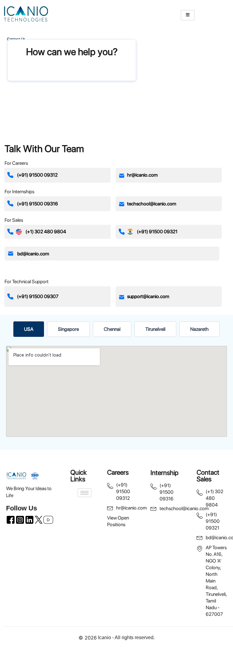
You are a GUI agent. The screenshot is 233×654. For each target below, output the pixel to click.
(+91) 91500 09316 (37, 204)
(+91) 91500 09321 (157, 231)
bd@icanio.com (33, 254)
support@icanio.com (148, 296)
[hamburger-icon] (187, 15)
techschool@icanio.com (151, 204)
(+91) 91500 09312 (37, 175)
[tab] (28, 329)
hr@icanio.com (142, 175)
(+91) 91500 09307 (38, 296)
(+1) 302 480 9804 (45, 231)
